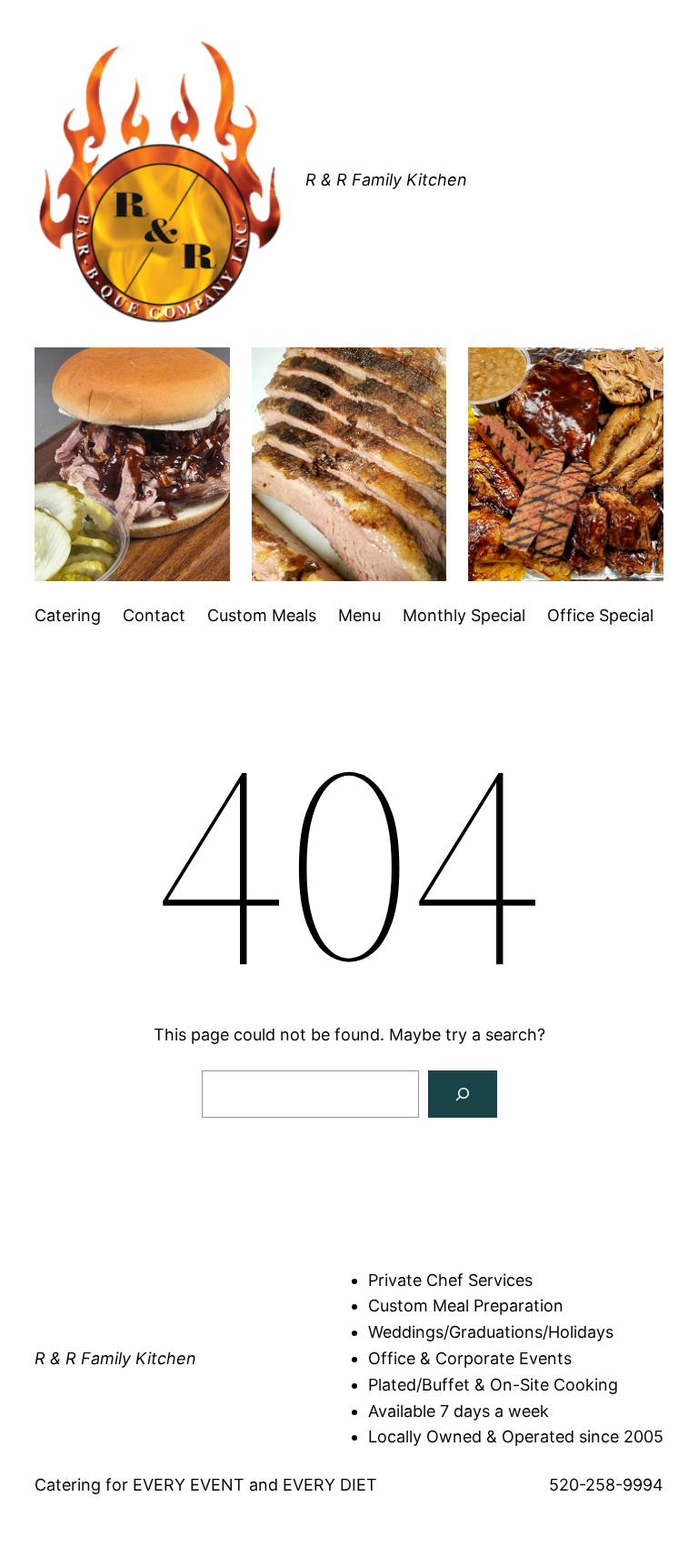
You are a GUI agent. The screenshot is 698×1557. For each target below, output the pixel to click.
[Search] (462, 1094)
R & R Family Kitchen (386, 179)
